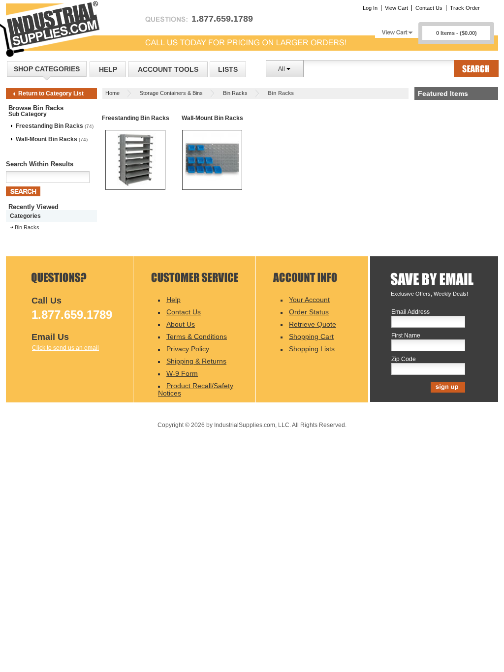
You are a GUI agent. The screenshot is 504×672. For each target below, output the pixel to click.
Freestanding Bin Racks (49, 125)
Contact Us (428, 8)
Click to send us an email (65, 347)
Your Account (309, 300)
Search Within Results (39, 164)
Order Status (309, 312)
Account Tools (168, 69)
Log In (370, 8)
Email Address (410, 312)
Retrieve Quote (312, 324)
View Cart (396, 8)
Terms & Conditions (196, 336)
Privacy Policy (187, 349)
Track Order (465, 8)
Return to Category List (51, 93)
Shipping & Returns (196, 361)
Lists (228, 69)
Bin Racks (235, 93)
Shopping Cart (311, 336)
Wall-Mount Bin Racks (46, 139)
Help (108, 69)
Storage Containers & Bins (171, 93)
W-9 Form (182, 373)
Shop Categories (47, 69)
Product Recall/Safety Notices (195, 389)
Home (112, 93)
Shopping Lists (312, 349)
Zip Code (403, 359)
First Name (405, 336)
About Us (180, 324)
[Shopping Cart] (397, 30)
